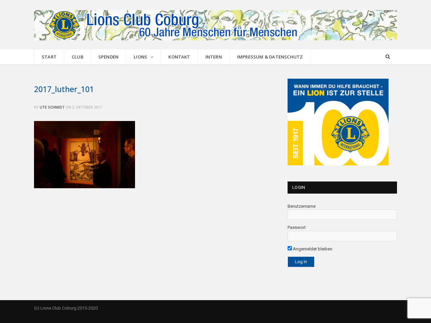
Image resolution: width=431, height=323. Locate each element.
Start (49, 57)
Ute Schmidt (52, 107)
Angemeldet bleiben (312, 248)
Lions (140, 57)
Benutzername (302, 206)
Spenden (108, 57)
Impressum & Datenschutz (270, 57)
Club (77, 57)
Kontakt (179, 57)
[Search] (387, 57)
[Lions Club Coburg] (215, 24)
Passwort (297, 227)
